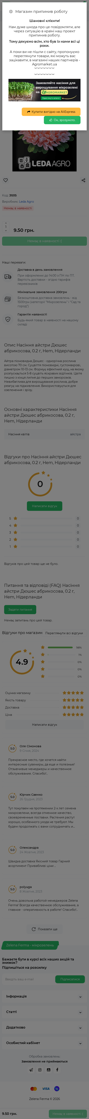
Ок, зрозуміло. (64, 120)
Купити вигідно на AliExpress (53, 112)
